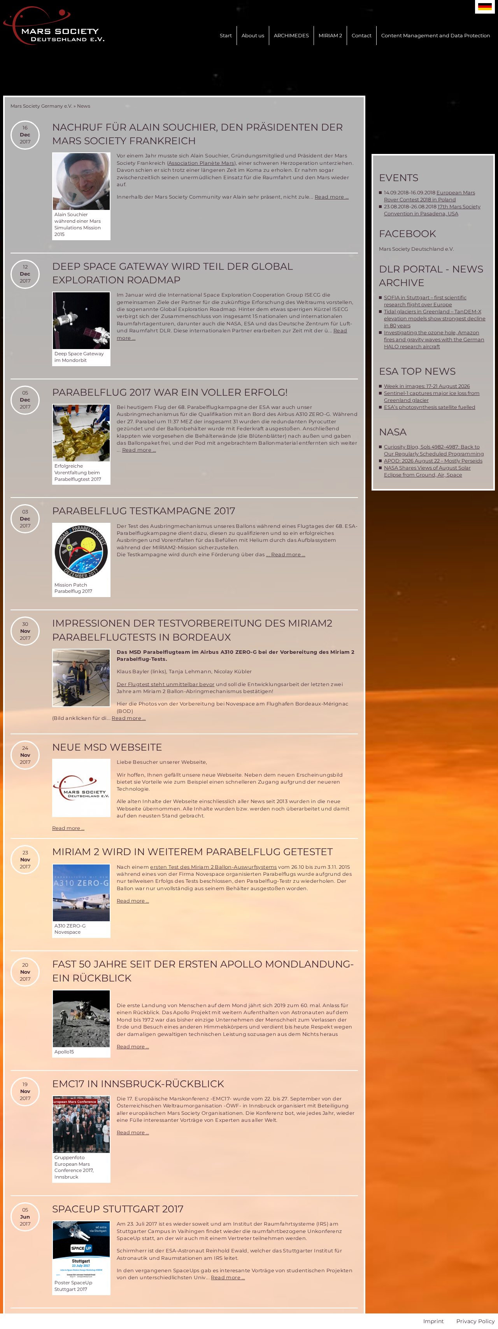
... (269, 554)
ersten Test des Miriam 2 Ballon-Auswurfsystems (213, 867)
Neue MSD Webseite (107, 747)
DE (485, 6)
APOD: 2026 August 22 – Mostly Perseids (433, 461)
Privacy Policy (475, 1321)
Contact (362, 35)
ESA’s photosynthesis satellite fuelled (429, 407)
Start (226, 35)
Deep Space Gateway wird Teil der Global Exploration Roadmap (172, 273)
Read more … (332, 197)
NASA (393, 432)
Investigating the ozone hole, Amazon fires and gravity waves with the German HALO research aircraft (434, 339)
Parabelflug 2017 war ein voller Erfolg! (170, 392)
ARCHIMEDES (291, 35)
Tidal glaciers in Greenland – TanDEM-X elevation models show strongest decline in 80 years (435, 318)
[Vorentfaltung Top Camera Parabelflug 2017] (81, 433)
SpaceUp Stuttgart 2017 (118, 1209)
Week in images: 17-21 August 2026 (427, 386)
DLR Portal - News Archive (431, 275)
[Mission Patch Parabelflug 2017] (81, 552)
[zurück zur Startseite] (53, 25)
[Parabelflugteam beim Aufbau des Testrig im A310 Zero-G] (81, 678)
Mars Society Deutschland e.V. (416, 249)
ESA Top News (417, 371)
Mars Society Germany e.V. (41, 106)
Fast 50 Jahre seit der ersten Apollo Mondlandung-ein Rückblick (203, 970)
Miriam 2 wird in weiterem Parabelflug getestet (192, 851)
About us (253, 35)
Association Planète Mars (201, 163)
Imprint (433, 1321)
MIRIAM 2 (330, 35)
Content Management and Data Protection (435, 35)
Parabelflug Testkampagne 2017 (143, 511)
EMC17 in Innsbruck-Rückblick (138, 1084)
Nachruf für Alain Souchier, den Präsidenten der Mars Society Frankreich (197, 134)
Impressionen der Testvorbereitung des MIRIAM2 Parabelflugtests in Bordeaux (192, 630)
